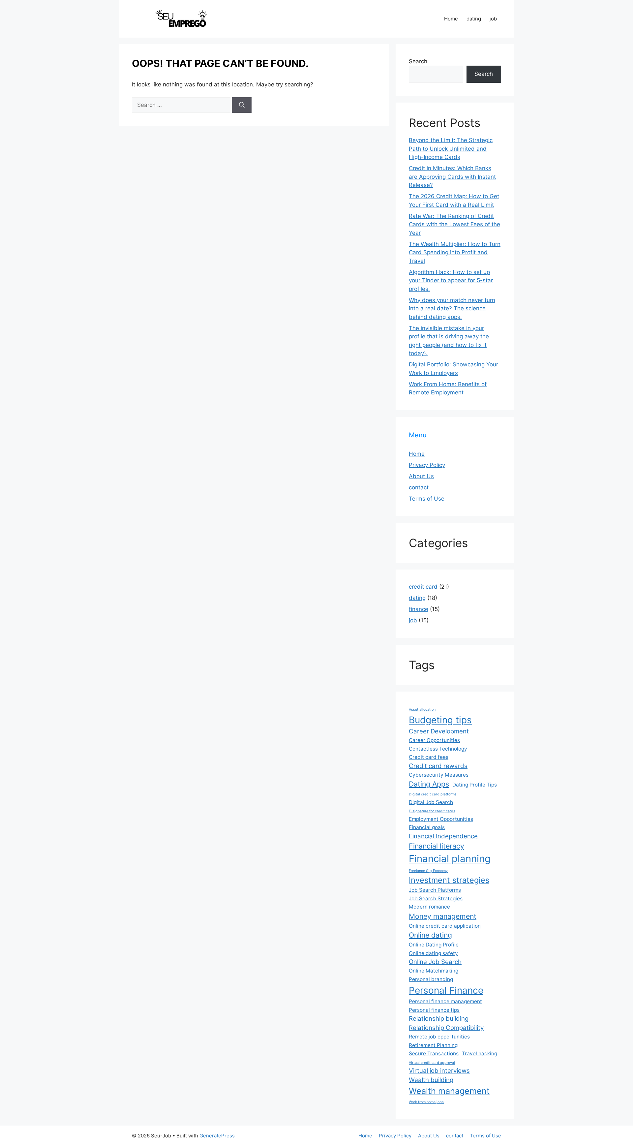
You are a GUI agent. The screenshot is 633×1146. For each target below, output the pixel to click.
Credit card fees (428, 757)
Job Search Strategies (436, 898)
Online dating (430, 935)
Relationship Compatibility (446, 1028)
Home (451, 18)
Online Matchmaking (433, 971)
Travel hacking (479, 1053)
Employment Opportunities (441, 819)
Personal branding (431, 979)
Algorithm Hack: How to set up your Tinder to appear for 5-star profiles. (451, 280)
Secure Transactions (434, 1053)
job (493, 18)
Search (418, 61)
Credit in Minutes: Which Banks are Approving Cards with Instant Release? (452, 176)
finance (418, 609)
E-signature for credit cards (432, 811)
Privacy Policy (427, 465)
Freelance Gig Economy (428, 871)
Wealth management (449, 1091)
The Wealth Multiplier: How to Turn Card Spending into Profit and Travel (454, 252)
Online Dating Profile (434, 945)
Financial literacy (436, 846)
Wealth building (431, 1080)
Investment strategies (449, 880)
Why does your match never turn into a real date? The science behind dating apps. (452, 308)
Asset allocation (422, 709)
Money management (442, 916)
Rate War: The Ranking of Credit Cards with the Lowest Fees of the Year (454, 224)
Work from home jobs (426, 1102)
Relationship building (438, 1018)
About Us (421, 476)
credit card (423, 586)
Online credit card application (445, 926)
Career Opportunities (434, 740)
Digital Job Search (431, 802)
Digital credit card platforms (433, 794)
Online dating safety (433, 953)
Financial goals (427, 827)
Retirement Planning (433, 1045)
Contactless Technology (438, 749)
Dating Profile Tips (474, 785)
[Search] (242, 105)
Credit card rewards (438, 766)
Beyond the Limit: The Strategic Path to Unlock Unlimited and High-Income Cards (451, 148)
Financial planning (450, 858)
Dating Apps (429, 784)
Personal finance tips (434, 1010)
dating (474, 18)
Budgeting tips (440, 720)
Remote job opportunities (439, 1037)
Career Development (439, 731)
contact (419, 487)
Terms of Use (426, 498)
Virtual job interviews (439, 1070)
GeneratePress (217, 1135)
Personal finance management (445, 1001)
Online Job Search (435, 962)
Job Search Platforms (435, 890)
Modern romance (429, 907)
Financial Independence (443, 836)
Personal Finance (446, 990)
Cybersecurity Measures (438, 775)
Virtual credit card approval (432, 1063)
